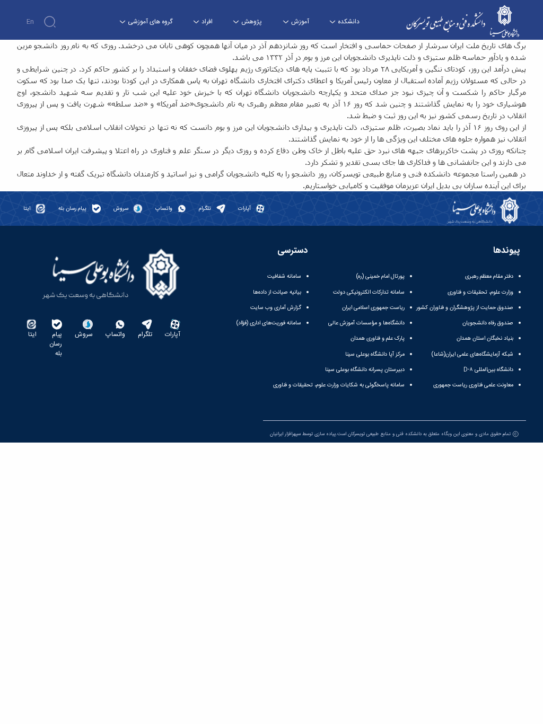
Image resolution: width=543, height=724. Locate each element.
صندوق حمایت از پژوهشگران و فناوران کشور (464, 307)
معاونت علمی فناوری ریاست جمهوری (473, 385)
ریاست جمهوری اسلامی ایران (373, 307)
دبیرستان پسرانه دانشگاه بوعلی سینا (365, 369)
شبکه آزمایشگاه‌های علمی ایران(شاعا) (472, 354)
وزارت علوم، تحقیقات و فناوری (480, 292)
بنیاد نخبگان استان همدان (485, 338)
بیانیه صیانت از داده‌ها (277, 292)
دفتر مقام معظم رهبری (489, 276)
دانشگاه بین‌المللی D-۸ (488, 369)
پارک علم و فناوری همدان (378, 338)
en (30, 21)
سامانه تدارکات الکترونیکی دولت (369, 292)
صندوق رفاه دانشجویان (487, 323)
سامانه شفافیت (284, 276)
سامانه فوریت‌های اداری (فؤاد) (269, 323)
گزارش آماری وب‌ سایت (275, 307)
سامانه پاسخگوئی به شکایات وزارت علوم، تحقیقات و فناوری (339, 385)
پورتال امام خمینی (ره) (380, 276)
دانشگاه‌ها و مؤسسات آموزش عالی (366, 323)
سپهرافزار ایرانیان (285, 434)
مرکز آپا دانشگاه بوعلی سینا (375, 354)
